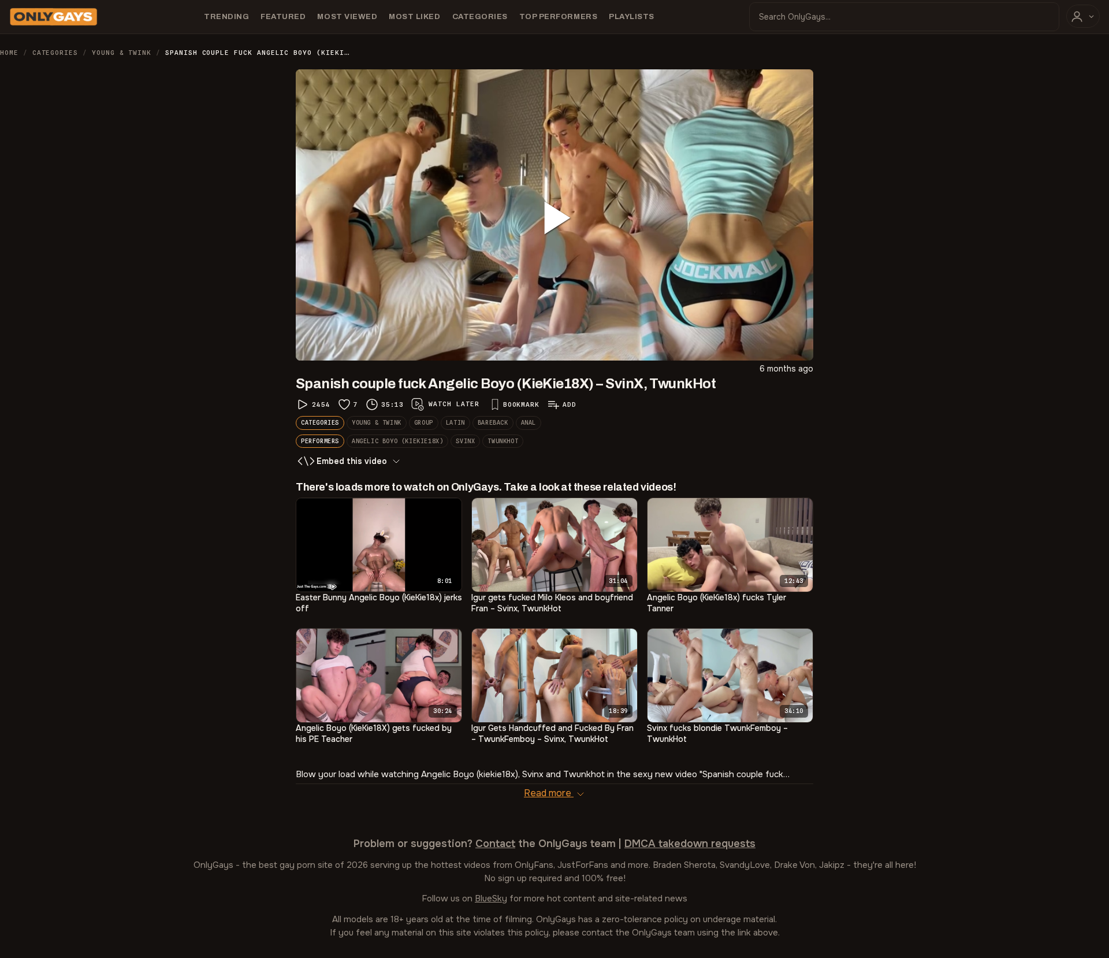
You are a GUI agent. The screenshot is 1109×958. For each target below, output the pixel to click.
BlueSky (491, 898)
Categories (480, 16)
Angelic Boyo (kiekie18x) (397, 440)
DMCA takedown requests (690, 843)
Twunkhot (502, 440)
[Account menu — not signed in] (1083, 16)
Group (423, 422)
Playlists (631, 16)
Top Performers (558, 16)
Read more (549, 793)
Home (9, 53)
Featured (283, 16)
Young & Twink (121, 53)
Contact (495, 843)
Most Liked (414, 16)
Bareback (493, 422)
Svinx (465, 440)
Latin (455, 422)
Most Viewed (347, 16)
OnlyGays (213, 865)
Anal (528, 422)
